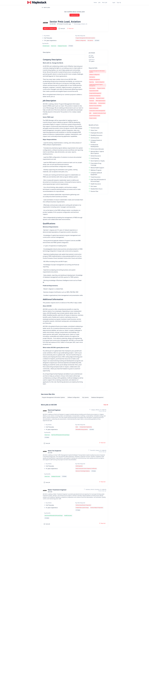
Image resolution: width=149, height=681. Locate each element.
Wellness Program (96, 170)
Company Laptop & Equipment (96, 173)
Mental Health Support (97, 168)
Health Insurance (96, 184)
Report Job (71, 28)
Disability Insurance (96, 135)
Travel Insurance (95, 177)
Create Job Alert (74, 15)
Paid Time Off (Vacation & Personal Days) (98, 180)
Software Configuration (74, 397)
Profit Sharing (95, 158)
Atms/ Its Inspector (54, 451)
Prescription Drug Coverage (96, 164)
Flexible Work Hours (96, 189)
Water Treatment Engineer (57, 490)
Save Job (62, 28)
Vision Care (94, 130)
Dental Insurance (96, 156)
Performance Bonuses (97, 149)
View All (106, 405)
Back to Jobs (47, 7)
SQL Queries (85, 397)
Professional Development (95, 145)
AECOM (53, 24)
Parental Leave (95, 128)
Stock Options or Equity (98, 161)
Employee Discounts (97, 133)
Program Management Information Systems (53, 397)
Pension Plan (94, 191)
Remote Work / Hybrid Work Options (97, 152)
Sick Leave (94, 186)
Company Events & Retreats (96, 141)
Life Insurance (95, 138)
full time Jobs (48, 38)
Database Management (97, 397)
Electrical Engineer (54, 410)
